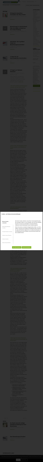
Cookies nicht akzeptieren (26, 247)
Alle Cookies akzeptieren (16, 247)
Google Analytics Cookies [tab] (7, 231)
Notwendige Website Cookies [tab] (6, 227)
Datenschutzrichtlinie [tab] (6, 242)
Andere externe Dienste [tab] (6, 235)
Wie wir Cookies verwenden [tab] (5, 222)
